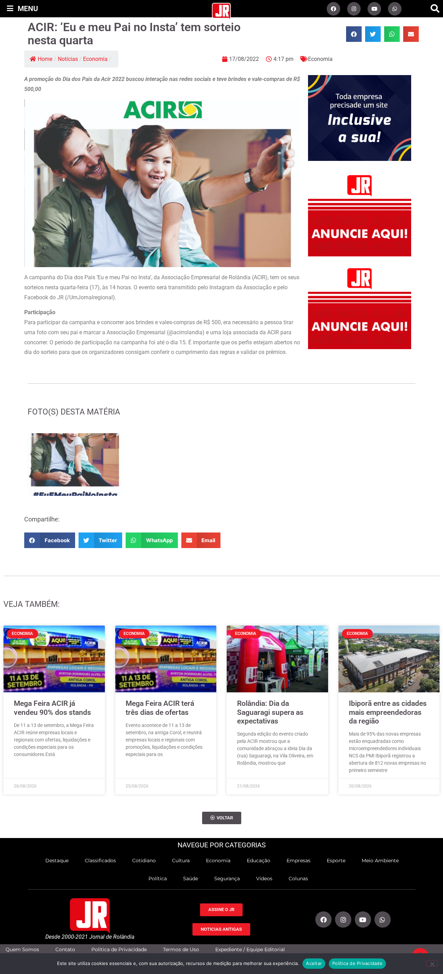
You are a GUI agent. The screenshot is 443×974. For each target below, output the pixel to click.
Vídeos (264, 878)
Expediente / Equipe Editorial (250, 950)
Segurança (227, 878)
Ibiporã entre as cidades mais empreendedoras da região (388, 712)
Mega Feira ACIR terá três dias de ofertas (160, 707)
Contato (65, 950)
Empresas (298, 860)
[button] (435, 9)
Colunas (298, 878)
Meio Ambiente (380, 860)
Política (157, 878)
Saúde (190, 878)
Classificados (100, 860)
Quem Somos (22, 950)
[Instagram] (354, 9)
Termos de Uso (181, 950)
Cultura (181, 860)
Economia (95, 59)
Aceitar (314, 963)
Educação (258, 860)
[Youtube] (374, 9)
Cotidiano (144, 860)
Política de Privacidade (119, 950)
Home (45, 59)
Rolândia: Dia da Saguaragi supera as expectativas (270, 712)
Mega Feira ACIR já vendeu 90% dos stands (52, 707)
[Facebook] (333, 9)
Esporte (336, 860)
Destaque (57, 860)
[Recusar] (432, 963)
